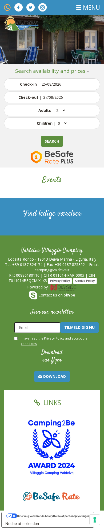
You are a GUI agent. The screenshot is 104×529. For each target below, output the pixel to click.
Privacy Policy (60, 281)
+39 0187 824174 (27, 264)
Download (54, 376)
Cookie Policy (85, 281)
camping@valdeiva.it (52, 269)
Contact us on (56, 295)
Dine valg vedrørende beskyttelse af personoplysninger (53, 515)
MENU (90, 7)
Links (51, 402)
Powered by (38, 287)
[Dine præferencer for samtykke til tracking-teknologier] (95, 520)
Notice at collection (22, 523)
